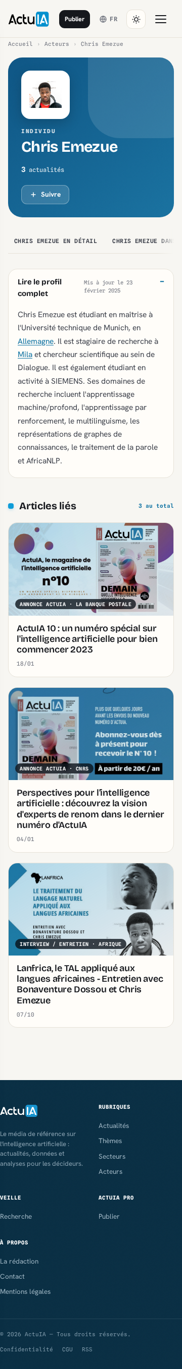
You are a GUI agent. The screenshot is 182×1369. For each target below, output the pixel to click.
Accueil (20, 43)
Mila (25, 354)
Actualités (114, 1125)
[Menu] (161, 19)
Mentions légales (25, 1291)
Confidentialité (26, 1349)
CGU (67, 1349)
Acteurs (56, 43)
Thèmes (110, 1140)
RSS (87, 1349)
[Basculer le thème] (136, 19)
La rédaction (19, 1261)
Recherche (16, 1216)
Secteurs (112, 1156)
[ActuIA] (28, 19)
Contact (12, 1276)
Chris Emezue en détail (55, 241)
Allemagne (36, 341)
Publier (74, 19)
